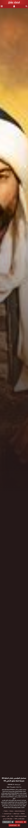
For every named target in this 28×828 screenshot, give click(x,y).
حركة (12, 816)
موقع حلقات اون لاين (7, 819)
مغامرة (3, 816)
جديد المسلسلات (7, 814)
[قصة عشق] (14, 2)
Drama (11, 811)
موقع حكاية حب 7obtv (19, 819)
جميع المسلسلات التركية (21, 816)
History (23, 814)
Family (6, 811)
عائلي (8, 816)
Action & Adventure (20, 811)
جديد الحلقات (16, 814)
